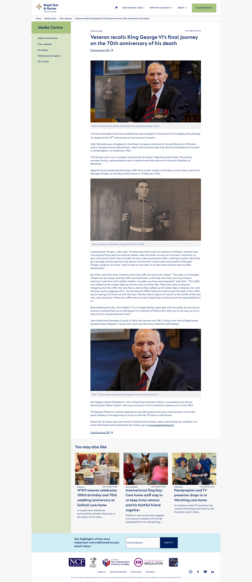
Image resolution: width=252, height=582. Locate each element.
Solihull (81, 487)
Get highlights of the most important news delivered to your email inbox (96, 542)
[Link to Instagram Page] (190, 571)
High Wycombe (96, 31)
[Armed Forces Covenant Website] (93, 562)
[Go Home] (47, 7)
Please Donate (204, 8)
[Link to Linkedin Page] (212, 571)
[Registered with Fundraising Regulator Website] (148, 562)
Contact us (101, 572)
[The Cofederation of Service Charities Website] (116, 562)
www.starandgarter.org (161, 425)
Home (38, 18)
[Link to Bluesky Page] (205, 571)
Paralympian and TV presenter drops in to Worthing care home (190, 495)
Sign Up (167, 543)
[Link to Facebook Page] (198, 571)
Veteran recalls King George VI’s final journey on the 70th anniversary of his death (112, 18)
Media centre (50, 18)
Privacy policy (136, 572)
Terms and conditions (118, 572)
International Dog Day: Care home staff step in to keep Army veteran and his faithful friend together (144, 500)
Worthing (178, 487)
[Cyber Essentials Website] (174, 562)
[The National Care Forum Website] (77, 562)
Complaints (150, 572)
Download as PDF (100, 50)
